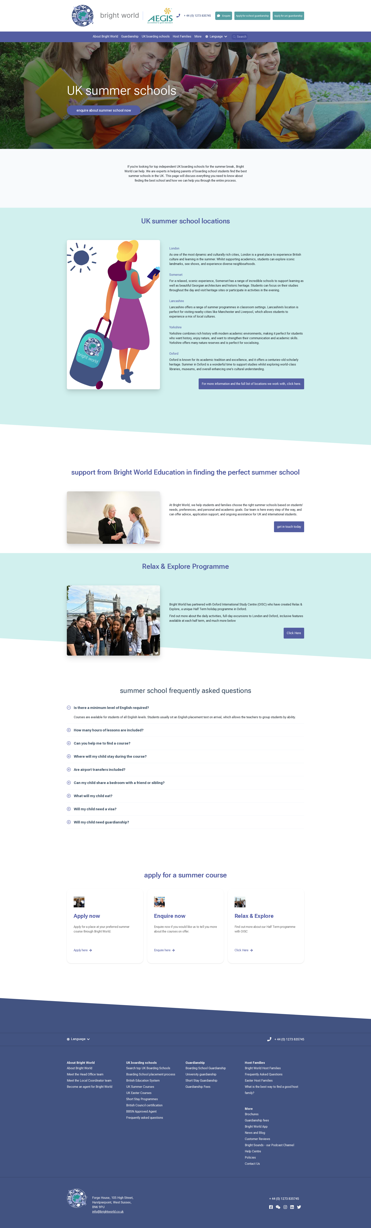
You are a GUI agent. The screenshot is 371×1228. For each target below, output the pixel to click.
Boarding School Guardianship (206, 1068)
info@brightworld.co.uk (108, 1211)
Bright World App (256, 1126)
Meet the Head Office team (85, 1074)
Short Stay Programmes (142, 1099)
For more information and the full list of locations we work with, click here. (251, 384)
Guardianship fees (257, 1120)
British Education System (143, 1080)
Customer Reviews (257, 1139)
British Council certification (144, 1105)
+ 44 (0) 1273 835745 (197, 15)
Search (241, 36)
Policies (250, 1157)
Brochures (252, 1114)
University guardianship (201, 1074)
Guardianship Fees (198, 1087)
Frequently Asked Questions (264, 1074)
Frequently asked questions (144, 1118)
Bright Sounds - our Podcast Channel (269, 1145)
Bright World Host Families (263, 1068)
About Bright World (79, 1068)
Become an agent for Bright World (89, 1087)
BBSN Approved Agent (141, 1111)
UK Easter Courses (138, 1093)
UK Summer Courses (140, 1087)
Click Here (294, 633)
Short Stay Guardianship (201, 1080)
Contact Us (252, 1164)
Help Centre (253, 1151)
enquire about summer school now (104, 110)
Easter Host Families (259, 1080)
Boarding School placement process (150, 1074)
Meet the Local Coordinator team (89, 1080)
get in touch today (289, 527)
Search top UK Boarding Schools (148, 1068)
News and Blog (255, 1133)
